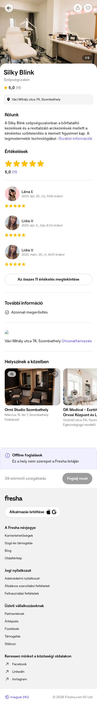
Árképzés (12, 621)
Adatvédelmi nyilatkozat (22, 578)
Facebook (19, 664)
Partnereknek (14, 614)
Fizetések (12, 629)
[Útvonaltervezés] (48, 332)
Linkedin (18, 671)
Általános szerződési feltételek (27, 586)
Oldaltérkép (13, 558)
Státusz (10, 644)
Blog (8, 550)
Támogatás (12, 636)
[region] (48, 34)
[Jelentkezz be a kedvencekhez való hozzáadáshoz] (54, 374)
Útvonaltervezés (77, 341)
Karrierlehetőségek (19, 535)
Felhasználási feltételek (22, 593)
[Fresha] (48, 498)
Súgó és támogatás (19, 543)
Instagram (19, 679)
